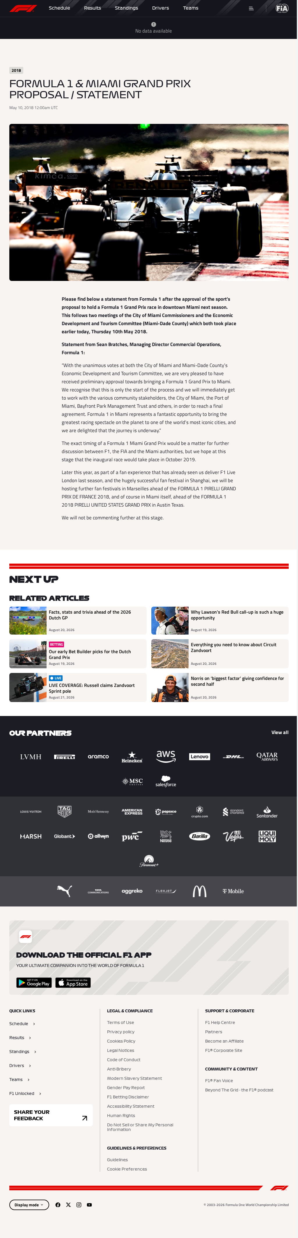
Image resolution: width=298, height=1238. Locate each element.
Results (92, 8)
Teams (190, 8)
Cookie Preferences (127, 1169)
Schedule (59, 8)
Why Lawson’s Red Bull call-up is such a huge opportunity (237, 615)
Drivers (160, 8)
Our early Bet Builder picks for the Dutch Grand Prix (90, 654)
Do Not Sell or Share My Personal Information (140, 1127)
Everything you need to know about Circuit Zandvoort (233, 648)
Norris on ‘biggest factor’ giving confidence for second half (237, 681)
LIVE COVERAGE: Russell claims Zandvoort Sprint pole (92, 688)
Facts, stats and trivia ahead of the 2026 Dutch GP (90, 615)
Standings (126, 8)
